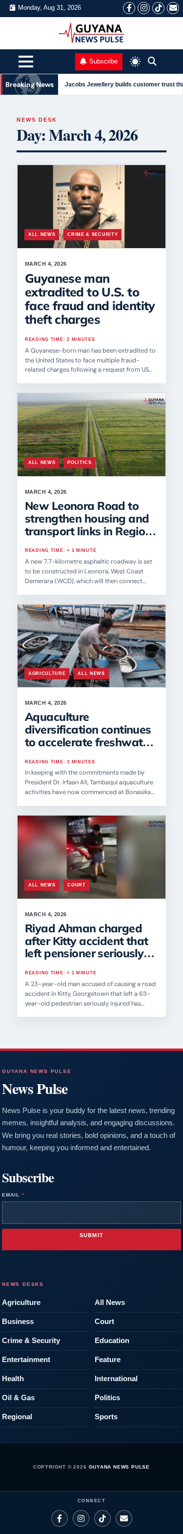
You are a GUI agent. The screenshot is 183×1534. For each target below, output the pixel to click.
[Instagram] (144, 8)
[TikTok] (158, 8)
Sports (106, 1417)
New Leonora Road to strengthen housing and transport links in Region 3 (88, 524)
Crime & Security (92, 234)
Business (18, 1321)
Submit (92, 1235)
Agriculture (46, 673)
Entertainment (26, 1360)
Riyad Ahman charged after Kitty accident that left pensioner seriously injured (86, 947)
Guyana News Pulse (119, 1467)
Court (76, 885)
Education (112, 1341)
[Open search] (152, 61)
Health (13, 1379)
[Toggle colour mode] (135, 61)
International (116, 1379)
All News (41, 234)
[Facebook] (129, 8)
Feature (108, 1360)
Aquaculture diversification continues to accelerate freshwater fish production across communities (89, 742)
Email (13, 1195)
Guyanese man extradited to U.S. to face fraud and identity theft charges (90, 299)
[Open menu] (26, 63)
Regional (17, 1417)
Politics (79, 462)
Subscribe (103, 61)
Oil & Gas (18, 1398)
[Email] (173, 8)
